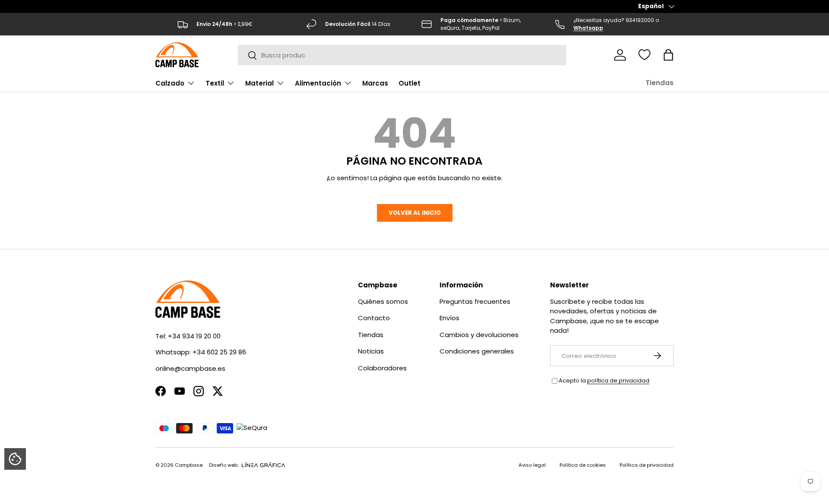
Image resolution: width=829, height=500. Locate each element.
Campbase (189, 465)
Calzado (169, 83)
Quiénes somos (383, 301)
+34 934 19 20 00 (194, 336)
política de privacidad (618, 380)
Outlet (410, 83)
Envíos (449, 317)
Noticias (371, 351)
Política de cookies (583, 465)
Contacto (374, 317)
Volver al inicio (415, 213)
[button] (668, 54)
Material (259, 83)
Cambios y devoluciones (479, 334)
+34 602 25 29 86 (219, 352)
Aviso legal (532, 465)
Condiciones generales (477, 351)
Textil (215, 83)
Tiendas (659, 82)
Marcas (375, 83)
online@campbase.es (190, 368)
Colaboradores (382, 368)
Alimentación (318, 83)
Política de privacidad (647, 465)
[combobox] (402, 55)
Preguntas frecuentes (475, 301)
